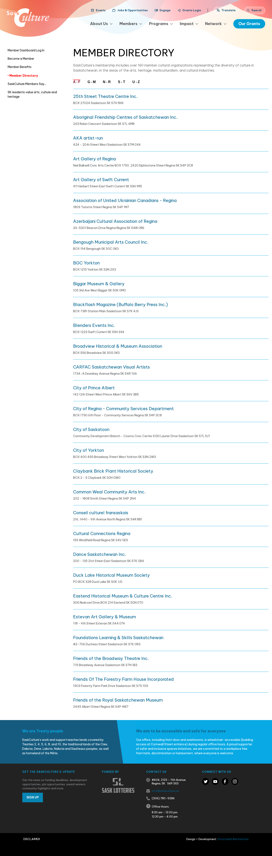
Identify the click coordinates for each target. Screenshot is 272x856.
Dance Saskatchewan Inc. (99, 554)
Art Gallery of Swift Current (101, 179)
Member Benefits (19, 67)
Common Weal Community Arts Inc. (109, 491)
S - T (121, 82)
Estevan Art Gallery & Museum (104, 616)
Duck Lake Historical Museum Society (111, 575)
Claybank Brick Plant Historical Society (113, 471)
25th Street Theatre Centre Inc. (105, 96)
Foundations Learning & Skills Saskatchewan (118, 637)
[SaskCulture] (28, 17)
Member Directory (23, 76)
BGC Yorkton (86, 263)
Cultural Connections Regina (101, 533)
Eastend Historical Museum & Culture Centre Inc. (122, 596)
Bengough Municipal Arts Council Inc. (110, 242)
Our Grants (249, 23)
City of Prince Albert (94, 387)
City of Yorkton (88, 450)
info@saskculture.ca (165, 790)
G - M (92, 82)
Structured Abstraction (233, 839)
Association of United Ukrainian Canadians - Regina (125, 200)
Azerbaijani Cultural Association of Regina (115, 221)
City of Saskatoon (91, 429)
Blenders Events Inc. (94, 325)
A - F (76, 82)
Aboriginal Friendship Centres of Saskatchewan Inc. (125, 117)
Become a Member (21, 59)
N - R (107, 82)
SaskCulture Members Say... (27, 84)
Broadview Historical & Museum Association (117, 346)
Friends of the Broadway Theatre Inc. (111, 658)
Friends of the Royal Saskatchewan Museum (118, 700)
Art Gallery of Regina (94, 158)
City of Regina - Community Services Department (123, 408)
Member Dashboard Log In (26, 50)
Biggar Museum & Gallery (99, 283)
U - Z (136, 82)
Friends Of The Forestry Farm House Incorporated (123, 679)
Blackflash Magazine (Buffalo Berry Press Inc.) (120, 304)
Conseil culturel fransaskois (100, 512)
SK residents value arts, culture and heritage (32, 94)
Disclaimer (31, 839)
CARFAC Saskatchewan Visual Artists (111, 367)
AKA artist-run (88, 138)
